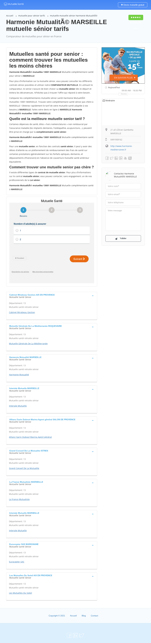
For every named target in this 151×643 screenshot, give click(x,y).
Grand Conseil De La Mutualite (24, 468)
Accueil (9, 15)
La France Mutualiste (19, 499)
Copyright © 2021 (57, 615)
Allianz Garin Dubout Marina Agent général (30, 437)
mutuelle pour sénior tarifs (31, 15)
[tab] (51, 296)
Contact (94, 615)
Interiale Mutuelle (18, 405)
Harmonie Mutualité (19, 374)
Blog (84, 615)
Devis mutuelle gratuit (133, 5)
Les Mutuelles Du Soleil (20, 593)
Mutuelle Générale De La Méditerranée (28, 343)
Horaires (124, 94)
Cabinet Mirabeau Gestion (22, 312)
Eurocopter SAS (16, 561)
